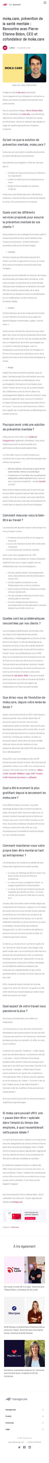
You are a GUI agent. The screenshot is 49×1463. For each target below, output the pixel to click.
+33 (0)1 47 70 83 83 (34, 1442)
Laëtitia (12, 48)
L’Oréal (5, 773)
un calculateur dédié (20, 675)
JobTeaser (32, 777)
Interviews (15, 1227)
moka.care (20, 92)
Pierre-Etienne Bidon (34, 110)
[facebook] (24, 1447)
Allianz (40, 770)
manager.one (16, 1202)
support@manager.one (16, 1442)
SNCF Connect (37, 773)
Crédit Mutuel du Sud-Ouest (14, 777)
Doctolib (42, 481)
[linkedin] (29, 1447)
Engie (28, 773)
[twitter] (19, 1447)
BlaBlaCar (21, 773)
